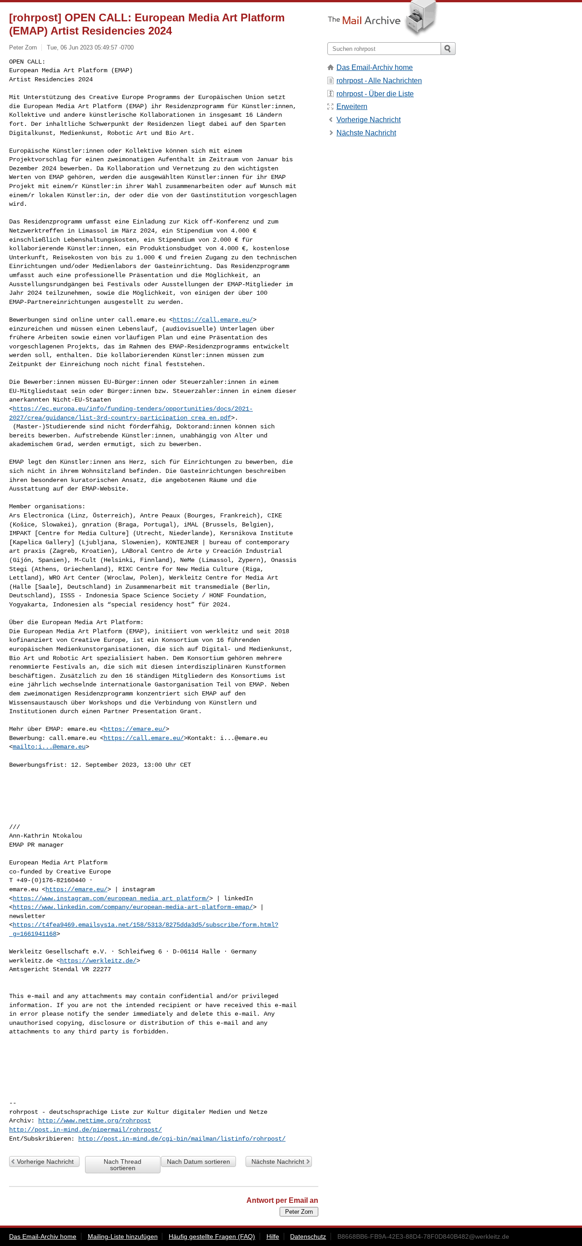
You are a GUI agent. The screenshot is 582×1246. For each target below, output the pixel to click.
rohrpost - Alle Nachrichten (379, 80)
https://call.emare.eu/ (213, 319)
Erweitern (351, 106)
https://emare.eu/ (135, 729)
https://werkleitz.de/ (98, 960)
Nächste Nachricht (277, 1161)
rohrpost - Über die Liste (375, 94)
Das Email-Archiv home (374, 67)
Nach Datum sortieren (198, 1161)
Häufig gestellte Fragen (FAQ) (212, 1236)
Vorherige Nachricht (45, 1161)
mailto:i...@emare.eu (49, 746)
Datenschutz (308, 1236)
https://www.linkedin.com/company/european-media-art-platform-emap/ (133, 907)
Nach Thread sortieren (122, 1165)
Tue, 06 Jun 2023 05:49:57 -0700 (90, 47)
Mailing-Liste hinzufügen (123, 1236)
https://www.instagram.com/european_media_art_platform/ (111, 898)
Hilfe (272, 1236)
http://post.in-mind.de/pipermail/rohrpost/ (85, 1129)
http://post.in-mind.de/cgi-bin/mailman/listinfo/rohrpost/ (182, 1138)
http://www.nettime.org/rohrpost (94, 1120)
